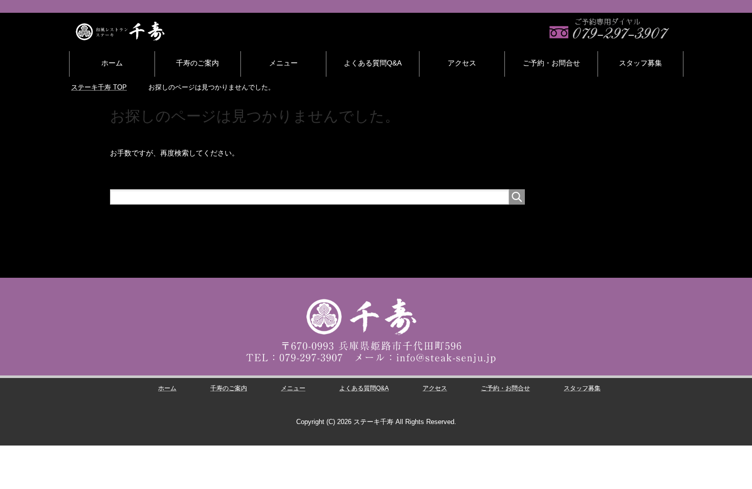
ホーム (112, 63)
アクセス (462, 63)
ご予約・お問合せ (551, 63)
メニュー (283, 63)
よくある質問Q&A (373, 63)
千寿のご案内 (197, 63)
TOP (99, 87)
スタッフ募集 (640, 63)
